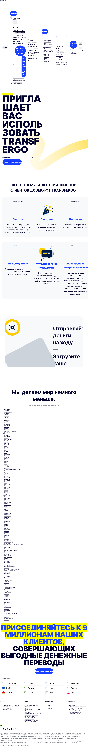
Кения (6, 492)
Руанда (6, 559)
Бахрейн (6, 427)
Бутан (6, 440)
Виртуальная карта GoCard (20, 50)
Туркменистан (8, 588)
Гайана (6, 450)
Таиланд (6, 581)
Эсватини (7, 614)
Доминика (7, 468)
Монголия (7, 533)
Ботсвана (6, 435)
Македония (7, 518)
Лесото (6, 509)
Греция (6, 461)
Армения (6, 420)
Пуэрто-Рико (8, 557)
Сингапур (7, 573)
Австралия (7, 409)
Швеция (6, 609)
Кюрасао (6, 506)
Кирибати (7, 495)
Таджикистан (8, 580)
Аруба (6, 421)
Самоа (6, 564)
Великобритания (8, 444)
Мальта (6, 524)
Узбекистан (7, 592)
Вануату (6, 442)
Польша (6, 554)
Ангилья (6, 416)
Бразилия (7, 436)
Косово (6, 501)
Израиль (6, 475)
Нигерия (6, 539)
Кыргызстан (7, 505)
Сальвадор (7, 562)
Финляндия (7, 599)
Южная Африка (8, 618)
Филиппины (7, 598)
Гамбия (6, 451)
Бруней (6, 438)
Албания (6, 413)
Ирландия (7, 479)
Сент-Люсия (7, 572)
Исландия (7, 480)
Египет (6, 472)
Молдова (6, 531)
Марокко (6, 525)
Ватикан (6, 443)
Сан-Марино (7, 565)
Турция (6, 590)
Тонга (5, 585)
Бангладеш (7, 424)
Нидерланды (7, 540)
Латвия (6, 507)
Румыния (6, 561)
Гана (5, 453)
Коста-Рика (7, 502)
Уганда (6, 591)
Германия (7, 454)
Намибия (6, 535)
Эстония (6, 616)
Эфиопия (6, 617)
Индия (6, 476)
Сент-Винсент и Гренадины (11, 569)
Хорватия (7, 602)
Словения (7, 576)
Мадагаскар (7, 517)
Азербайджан (8, 412)
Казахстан (7, 484)
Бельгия (6, 429)
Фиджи (6, 596)
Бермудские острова (10, 431)
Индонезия (7, 477)
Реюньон (6, 558)
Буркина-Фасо (8, 439)
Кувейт (6, 503)
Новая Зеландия (8, 542)
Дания (6, 465)
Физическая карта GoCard (24, 67)
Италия (6, 483)
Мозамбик (7, 529)
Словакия (7, 574)
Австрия (6, 410)
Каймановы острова (9, 486)
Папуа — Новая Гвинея (10, 550)
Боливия (6, 434)
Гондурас (6, 457)
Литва (6, 510)
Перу (5, 553)
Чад (5, 603)
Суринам (6, 577)
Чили (5, 606)
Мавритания (7, 516)
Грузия (6, 462)
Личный (13, 13)
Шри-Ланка (7, 610)
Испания (6, 481)
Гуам (5, 464)
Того (5, 584)
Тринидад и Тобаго (9, 587)
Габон (5, 449)
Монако (6, 532)
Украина (6, 594)
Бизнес (45, 31)
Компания (73, 44)
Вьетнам (6, 447)
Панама (6, 548)
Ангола (6, 417)
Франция (6, 600)
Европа (6, 470)
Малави (6, 520)
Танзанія (6, 583)
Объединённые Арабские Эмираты (13, 544)
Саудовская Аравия (9, 566)
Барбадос (7, 425)
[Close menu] (80, 48)
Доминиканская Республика (12, 469)
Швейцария (7, 607)
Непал (6, 536)
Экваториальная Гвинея (10, 613)
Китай (6, 496)
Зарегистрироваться (44, 671)
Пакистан (7, 547)
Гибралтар (7, 455)
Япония (6, 621)
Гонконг (6, 458)
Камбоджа (7, 487)
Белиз (6, 428)
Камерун (6, 488)
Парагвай (7, 551)
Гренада (6, 460)
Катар (6, 491)
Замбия (6, 473)
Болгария (7, 432)
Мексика (6, 528)
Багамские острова (9, 423)
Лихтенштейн (8, 512)
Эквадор (6, 611)
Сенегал (6, 568)
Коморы (6, 499)
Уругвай (6, 595)
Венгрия (6, 446)
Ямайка (6, 620)
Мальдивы (7, 522)
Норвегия (7, 543)
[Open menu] (80, 43)
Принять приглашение (12, 162)
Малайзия (7, 521)
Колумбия (7, 498)
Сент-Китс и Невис (9, 570)
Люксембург (7, 513)
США (5, 579)
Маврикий (7, 514)
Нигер (6, 538)
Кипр (5, 494)
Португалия (7, 555)
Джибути (6, 466)
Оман (5, 546)
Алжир (6, 414)
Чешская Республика (10, 605)
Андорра (6, 418)
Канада (6, 490)
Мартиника (7, 527)
